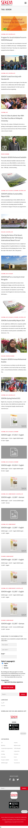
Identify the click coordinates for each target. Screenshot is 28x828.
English (6, 663)
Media (18, 819)
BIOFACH (3, 745)
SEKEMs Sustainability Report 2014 (13, 320)
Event (15, 757)
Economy (16, 190)
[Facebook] (10, 779)
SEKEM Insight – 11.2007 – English (12, 527)
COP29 (2, 751)
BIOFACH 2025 (17, 745)
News (15, 819)
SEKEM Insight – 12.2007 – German (12, 497)
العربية (2, 702)
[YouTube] (14, 779)
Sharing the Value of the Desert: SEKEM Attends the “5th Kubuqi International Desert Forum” (12, 237)
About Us (7, 817)
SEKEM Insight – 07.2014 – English (12, 435)
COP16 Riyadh (17, 748)
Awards (16, 742)
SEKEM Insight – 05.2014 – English (12, 465)
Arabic (5, 665)
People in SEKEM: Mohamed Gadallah (13, 157)
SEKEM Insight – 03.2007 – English (12, 559)
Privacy (9, 822)
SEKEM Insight (12, 494)
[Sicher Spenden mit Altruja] (0, 827)
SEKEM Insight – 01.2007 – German (12, 623)
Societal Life (12, 34)
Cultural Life (4, 34)
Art (2, 742)
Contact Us (22, 819)
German (6, 668)
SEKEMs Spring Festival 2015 (10, 398)
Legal (6, 822)
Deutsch (3, 705)
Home (2, 817)
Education (3, 757)
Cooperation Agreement (7, 748)
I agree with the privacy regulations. (13, 682)
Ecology (11, 190)
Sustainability (10, 819)
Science (16, 760)
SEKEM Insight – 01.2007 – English (12, 591)
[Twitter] (18, 779)
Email (3, 653)
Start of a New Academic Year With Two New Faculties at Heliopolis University (12, 118)
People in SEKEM (5, 154)
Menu (25, 3)
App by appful (23, 733)
